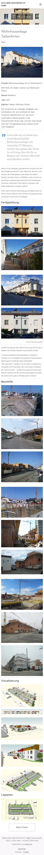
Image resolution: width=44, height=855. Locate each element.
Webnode (28, 844)
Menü (40, 4)
